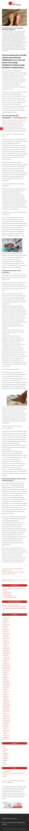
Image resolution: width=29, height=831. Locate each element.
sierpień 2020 (6, 708)
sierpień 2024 (6, 635)
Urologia (5, 760)
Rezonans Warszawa (7, 595)
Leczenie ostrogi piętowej (13, 605)
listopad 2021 (6, 682)
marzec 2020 (6, 711)
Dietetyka (5, 748)
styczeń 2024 (6, 646)
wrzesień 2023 (6, 653)
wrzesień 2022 (6, 669)
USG (4, 762)
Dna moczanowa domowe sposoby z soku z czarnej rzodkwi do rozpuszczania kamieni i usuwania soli (13, 35)
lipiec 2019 (5, 725)
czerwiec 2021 (6, 691)
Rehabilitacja (6, 758)
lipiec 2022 (5, 672)
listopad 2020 (6, 703)
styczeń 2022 (6, 681)
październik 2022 (6, 667)
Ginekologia (5, 750)
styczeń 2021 (6, 699)
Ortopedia (5, 755)
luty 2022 (5, 679)
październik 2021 (6, 684)
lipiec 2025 (5, 626)
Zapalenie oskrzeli (7, 592)
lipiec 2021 (5, 689)
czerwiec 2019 (6, 727)
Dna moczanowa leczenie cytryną (17, 36)
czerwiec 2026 (6, 618)
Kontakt (4, 776)
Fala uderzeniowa (7, 771)
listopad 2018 (6, 739)
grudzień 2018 (6, 737)
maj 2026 (5, 619)
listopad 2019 (6, 718)
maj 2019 (5, 728)
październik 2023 (6, 652)
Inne (4, 751)
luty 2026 (5, 623)
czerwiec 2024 (6, 638)
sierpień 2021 (6, 687)
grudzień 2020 (6, 701)
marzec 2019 (6, 732)
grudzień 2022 (6, 664)
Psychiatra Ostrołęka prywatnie (10, 597)
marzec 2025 (6, 629)
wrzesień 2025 (6, 624)
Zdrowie (5, 32)
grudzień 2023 (6, 648)
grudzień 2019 (6, 716)
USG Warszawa (12, 780)
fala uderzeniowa (13, 818)
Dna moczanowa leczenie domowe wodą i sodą (13, 37)
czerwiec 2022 (6, 674)
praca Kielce (4, 795)
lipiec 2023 (5, 655)
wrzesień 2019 (6, 721)
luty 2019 (5, 733)
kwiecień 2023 (6, 658)
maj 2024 (5, 640)
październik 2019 (6, 720)
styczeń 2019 (6, 735)
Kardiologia (5, 753)
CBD (4, 746)
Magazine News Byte (13, 828)
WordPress (23, 828)
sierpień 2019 (6, 723)
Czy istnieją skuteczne (19, 32)
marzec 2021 (6, 696)
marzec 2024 (6, 643)
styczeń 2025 (6, 633)
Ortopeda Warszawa (20, 118)
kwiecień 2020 (6, 710)
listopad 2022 (6, 665)
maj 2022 (5, 675)
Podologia (5, 757)
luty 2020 (5, 713)
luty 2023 (5, 662)
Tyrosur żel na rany (7, 593)
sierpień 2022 (6, 670)
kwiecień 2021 (6, 694)
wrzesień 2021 (6, 686)
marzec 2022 (6, 677)
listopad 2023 (6, 650)
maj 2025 (5, 628)
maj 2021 (5, 693)
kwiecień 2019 (6, 730)
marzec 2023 (6, 660)
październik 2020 (6, 704)
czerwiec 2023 (6, 657)
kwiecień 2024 (6, 641)
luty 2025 (5, 631)
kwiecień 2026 (6, 621)
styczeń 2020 (6, 715)
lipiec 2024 (5, 636)
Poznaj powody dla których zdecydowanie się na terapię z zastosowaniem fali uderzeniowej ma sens (15, 608)
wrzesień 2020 (6, 706)
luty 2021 (5, 698)
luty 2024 (5, 645)
